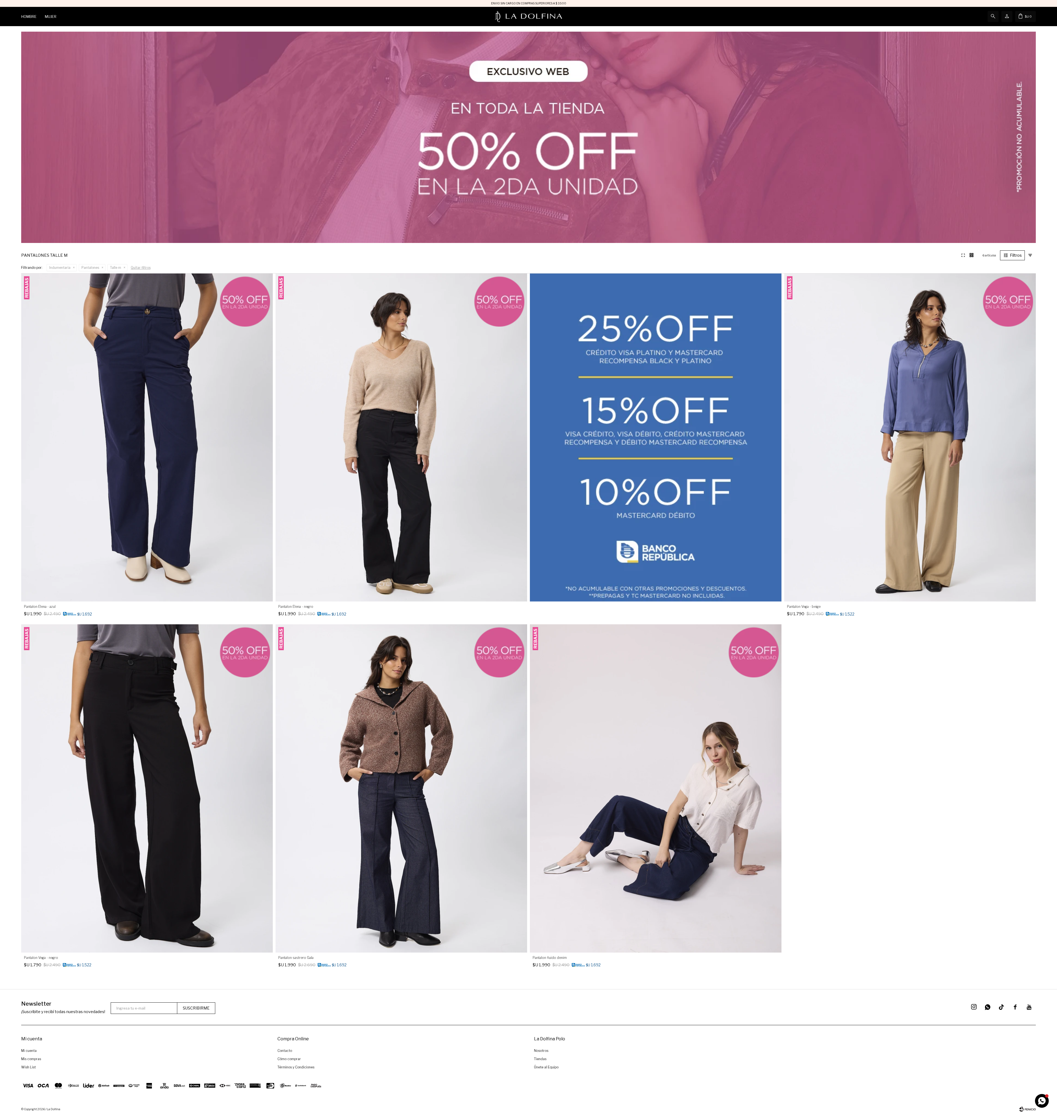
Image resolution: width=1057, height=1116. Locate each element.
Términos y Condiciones (295, 1067)
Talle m (115, 268)
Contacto (284, 1051)
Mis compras (31, 1059)
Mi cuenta (29, 1051)
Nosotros (541, 1051)
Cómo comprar (289, 1059)
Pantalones (90, 268)
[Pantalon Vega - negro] (147, 788)
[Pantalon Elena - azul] (147, 437)
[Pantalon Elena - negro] (401, 437)
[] (1001, 1007)
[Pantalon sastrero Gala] (401, 788)
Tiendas (540, 1059)
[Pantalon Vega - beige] (910, 437)
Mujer (50, 16)
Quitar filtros (141, 268)
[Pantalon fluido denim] (655, 788)
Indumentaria (59, 268)
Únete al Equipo (546, 1067)
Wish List (28, 1067)
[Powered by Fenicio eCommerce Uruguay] (1027, 1109)
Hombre (29, 16)
